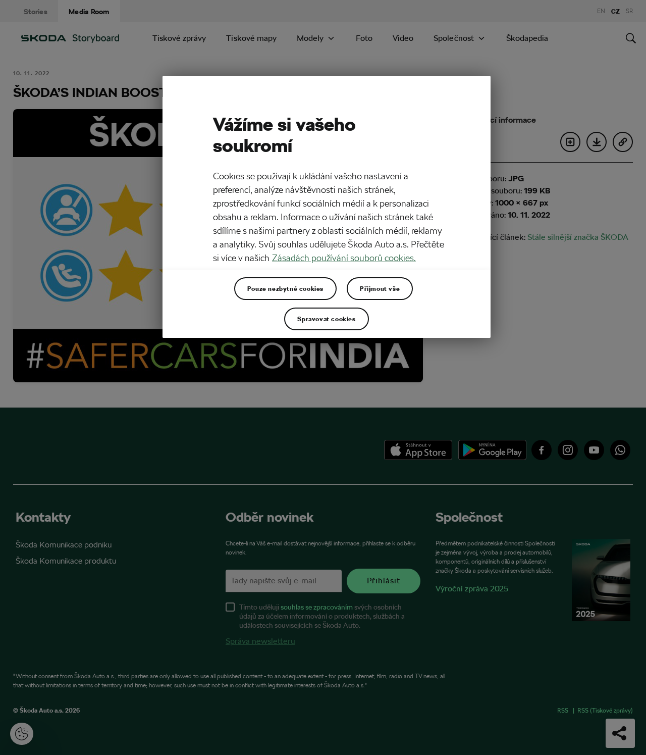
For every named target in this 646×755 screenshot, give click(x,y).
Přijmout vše (380, 288)
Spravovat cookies (326, 319)
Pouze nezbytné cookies (285, 288)
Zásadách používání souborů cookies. (344, 258)
